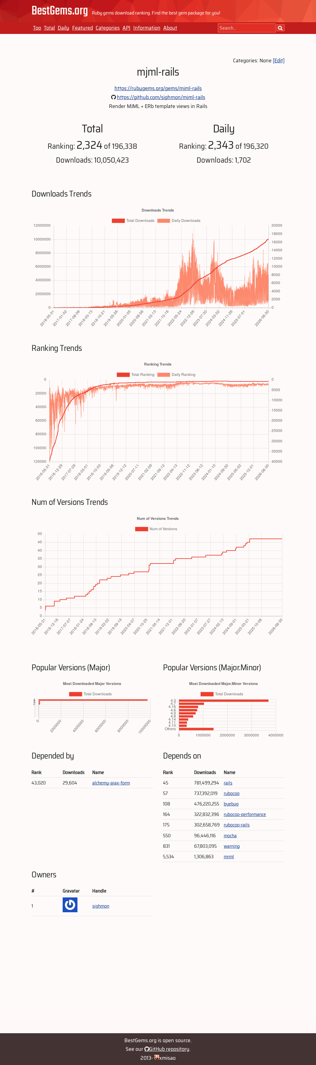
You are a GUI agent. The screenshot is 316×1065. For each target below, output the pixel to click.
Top (37, 27)
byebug (231, 804)
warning (232, 846)
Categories (108, 27)
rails (228, 783)
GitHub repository (169, 1049)
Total (49, 27)
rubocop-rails (237, 825)
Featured (82, 27)
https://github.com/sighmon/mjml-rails (161, 97)
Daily (63, 27)
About (170, 27)
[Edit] (279, 60)
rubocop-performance (245, 814)
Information (146, 27)
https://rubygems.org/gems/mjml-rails (158, 88)
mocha (230, 835)
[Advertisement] (157, 977)
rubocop (231, 793)
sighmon (100, 906)
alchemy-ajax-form (111, 783)
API (127, 27)
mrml (229, 856)
